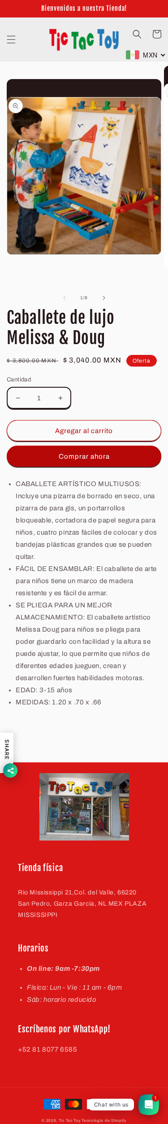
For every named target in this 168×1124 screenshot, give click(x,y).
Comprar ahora (84, 456)
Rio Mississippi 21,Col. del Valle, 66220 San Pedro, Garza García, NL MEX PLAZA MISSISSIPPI (82, 903)
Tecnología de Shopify (104, 1121)
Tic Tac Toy (70, 1121)
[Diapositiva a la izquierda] (64, 298)
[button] (11, 39)
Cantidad (19, 379)
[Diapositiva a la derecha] (104, 298)
